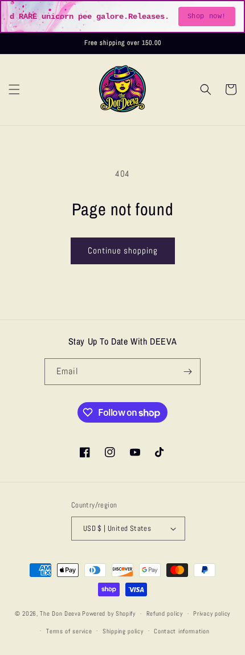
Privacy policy (211, 613)
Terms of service (69, 631)
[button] (14, 89)
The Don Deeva (60, 613)
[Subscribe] (187, 371)
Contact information (181, 631)
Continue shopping (123, 250)
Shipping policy (123, 631)
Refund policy (164, 613)
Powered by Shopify (109, 613)
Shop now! (206, 17)
